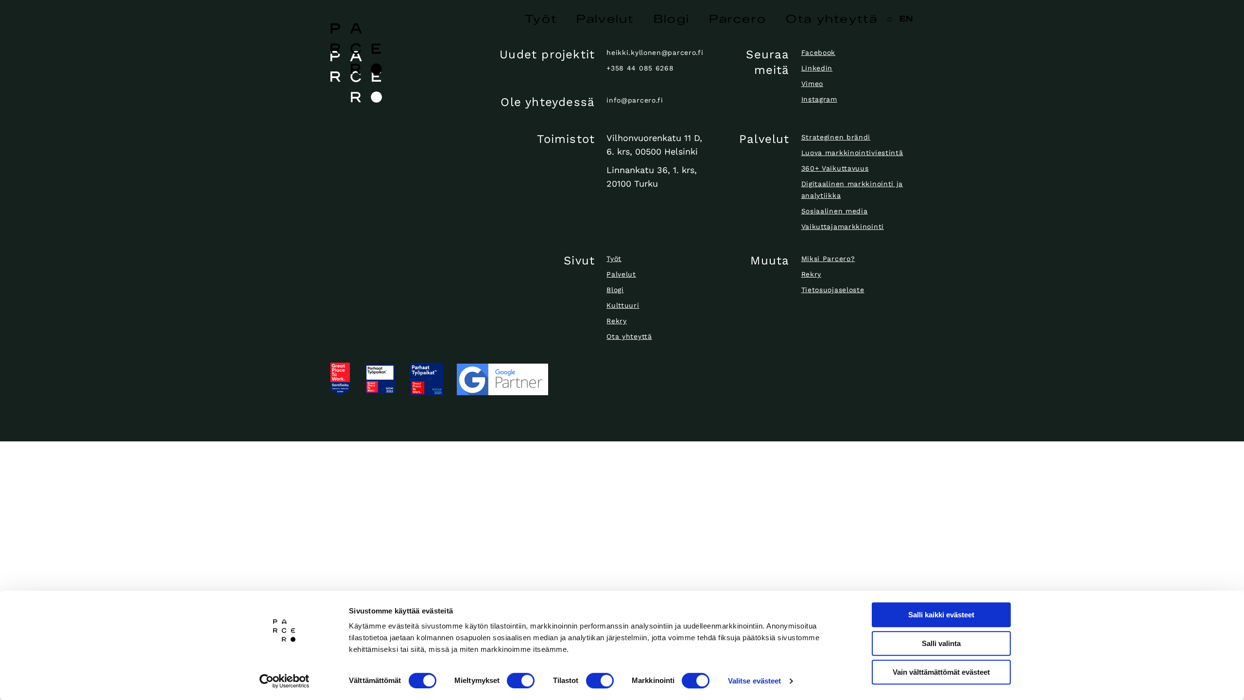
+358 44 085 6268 (640, 68)
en (906, 18)
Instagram (819, 99)
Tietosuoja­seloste (832, 290)
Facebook (818, 52)
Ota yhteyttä (832, 19)
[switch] (521, 680)
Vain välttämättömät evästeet (941, 672)
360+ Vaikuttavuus (835, 168)
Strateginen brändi (836, 137)
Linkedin (817, 68)
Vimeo (812, 84)
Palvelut (605, 19)
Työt (541, 19)
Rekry (616, 321)
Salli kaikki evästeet (941, 615)
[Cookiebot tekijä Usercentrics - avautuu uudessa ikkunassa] (284, 681)
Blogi (672, 19)
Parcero (737, 19)
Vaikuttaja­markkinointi (842, 226)
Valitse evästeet (754, 681)
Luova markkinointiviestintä (852, 153)
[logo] (398, 77)
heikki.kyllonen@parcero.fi (654, 52)
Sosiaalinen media (834, 211)
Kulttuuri (622, 305)
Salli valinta (941, 643)
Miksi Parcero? (828, 258)
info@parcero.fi (634, 100)
